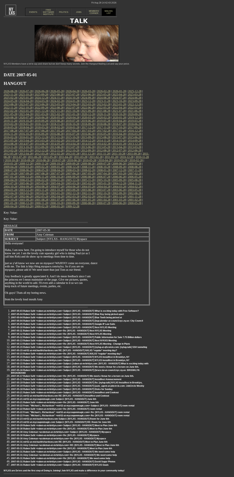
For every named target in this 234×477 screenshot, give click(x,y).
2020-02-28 (103, 117)
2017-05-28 (57, 130)
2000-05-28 (134, 203)
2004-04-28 (103, 186)
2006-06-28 (119, 176)
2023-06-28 (41, 104)
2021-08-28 (103, 110)
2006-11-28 (41, 176)
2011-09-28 (134, 153)
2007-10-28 (10, 173)
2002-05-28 (41, 196)
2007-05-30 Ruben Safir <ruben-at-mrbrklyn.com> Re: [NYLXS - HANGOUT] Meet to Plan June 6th (61, 428)
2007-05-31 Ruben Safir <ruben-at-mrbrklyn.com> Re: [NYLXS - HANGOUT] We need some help (60, 458)
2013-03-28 (134, 147)
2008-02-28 (88, 170)
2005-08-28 (134, 180)
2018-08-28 (103, 124)
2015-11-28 (57, 137)
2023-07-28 (26, 104)
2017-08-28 (10, 130)
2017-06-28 (41, 130)
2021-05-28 (10, 114)
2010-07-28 (58, 160)
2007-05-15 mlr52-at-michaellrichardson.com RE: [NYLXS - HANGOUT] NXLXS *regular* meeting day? (64, 350)
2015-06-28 (134, 137)
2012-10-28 (72, 150)
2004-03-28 (119, 186)
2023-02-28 (103, 104)
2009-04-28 (10, 166)
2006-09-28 (72, 176)
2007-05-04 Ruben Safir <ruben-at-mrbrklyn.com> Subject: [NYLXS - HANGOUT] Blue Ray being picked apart (67, 314)
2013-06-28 (88, 147)
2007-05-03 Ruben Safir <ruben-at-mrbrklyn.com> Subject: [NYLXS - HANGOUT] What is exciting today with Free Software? (75, 311)
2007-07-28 (57, 173)
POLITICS (63, 12)
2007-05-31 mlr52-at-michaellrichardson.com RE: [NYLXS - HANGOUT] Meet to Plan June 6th (59, 442)
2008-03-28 (72, 170)
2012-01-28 (72, 153)
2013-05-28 (103, 147)
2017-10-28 (119, 127)
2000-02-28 (41, 206)
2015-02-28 (57, 140)
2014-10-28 (119, 140)
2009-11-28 (41, 163)
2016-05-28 (103, 134)
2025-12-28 (134, 91)
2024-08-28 (103, 97)
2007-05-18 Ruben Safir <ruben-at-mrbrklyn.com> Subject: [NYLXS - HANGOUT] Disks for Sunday (62, 389)
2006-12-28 (26, 176)
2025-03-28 (134, 94)
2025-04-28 (119, 94)
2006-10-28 (57, 176)
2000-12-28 (26, 203)
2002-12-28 (72, 193)
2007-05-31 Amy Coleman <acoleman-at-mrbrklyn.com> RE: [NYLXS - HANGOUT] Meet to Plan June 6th (65, 445)
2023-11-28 (103, 101)
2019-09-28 (41, 120)
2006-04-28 (10, 180)
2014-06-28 (41, 143)
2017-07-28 (26, 130)
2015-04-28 (26, 140)
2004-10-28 (10, 186)
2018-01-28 (72, 127)
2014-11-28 (103, 140)
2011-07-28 (19, 157)
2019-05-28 (103, 120)
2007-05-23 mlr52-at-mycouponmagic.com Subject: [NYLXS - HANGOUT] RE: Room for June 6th (61, 422)
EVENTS (33, 12)
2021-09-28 (88, 110)
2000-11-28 (41, 203)
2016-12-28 (134, 130)
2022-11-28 (10, 107)
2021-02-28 (57, 114)
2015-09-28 (88, 137)
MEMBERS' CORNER (94, 12)
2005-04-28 (57, 183)
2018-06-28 (134, 124)
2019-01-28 (26, 124)
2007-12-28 (119, 170)
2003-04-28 (10, 193)
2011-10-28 (118, 153)
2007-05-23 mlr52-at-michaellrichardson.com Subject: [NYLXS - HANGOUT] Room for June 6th (60, 419)
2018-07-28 (119, 124)
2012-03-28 (41, 153)
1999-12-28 (72, 206)
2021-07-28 (119, 110)
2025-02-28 (10, 97)
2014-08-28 (10, 143)
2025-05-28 (103, 94)
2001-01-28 (10, 203)
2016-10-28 (26, 134)
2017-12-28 (88, 127)
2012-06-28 (134, 150)
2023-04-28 (72, 104)
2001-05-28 (88, 199)
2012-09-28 (88, 150)
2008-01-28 (103, 170)
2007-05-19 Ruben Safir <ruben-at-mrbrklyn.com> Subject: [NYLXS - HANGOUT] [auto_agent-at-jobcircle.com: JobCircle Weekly (77, 386)
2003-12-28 (26, 189)
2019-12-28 (134, 117)
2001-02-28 (134, 199)
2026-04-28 (72, 91)
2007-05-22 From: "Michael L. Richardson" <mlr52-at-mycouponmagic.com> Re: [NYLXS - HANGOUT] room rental (70, 412)
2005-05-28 (41, 183)
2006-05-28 (134, 176)
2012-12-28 (41, 150)
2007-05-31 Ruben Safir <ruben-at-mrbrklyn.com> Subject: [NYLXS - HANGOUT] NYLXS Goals (60, 465)
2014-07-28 (26, 143)
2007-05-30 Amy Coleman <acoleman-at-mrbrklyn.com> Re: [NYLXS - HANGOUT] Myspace (58, 438)
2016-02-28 (10, 137)
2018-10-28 (72, 124)
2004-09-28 (26, 186)
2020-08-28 (10, 117)
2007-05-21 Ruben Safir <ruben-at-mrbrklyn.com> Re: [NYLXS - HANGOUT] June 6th (55, 402)
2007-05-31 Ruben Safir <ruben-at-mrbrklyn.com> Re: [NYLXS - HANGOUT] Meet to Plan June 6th (61, 448)
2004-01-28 (10, 189)
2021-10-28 (72, 110)
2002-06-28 (26, 196)
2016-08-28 (57, 134)
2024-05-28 (10, 101)
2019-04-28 (119, 120)
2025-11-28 (10, 94)
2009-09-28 (72, 163)
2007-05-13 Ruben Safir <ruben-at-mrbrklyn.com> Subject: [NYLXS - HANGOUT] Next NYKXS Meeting (64, 340)
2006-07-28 (103, 176)
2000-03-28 (26, 206)
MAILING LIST (109, 12)
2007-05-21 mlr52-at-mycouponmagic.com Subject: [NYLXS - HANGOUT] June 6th (53, 399)
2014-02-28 (103, 143)
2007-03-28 (119, 173)
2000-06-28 (119, 203)
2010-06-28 (74, 160)
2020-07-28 (26, 117)
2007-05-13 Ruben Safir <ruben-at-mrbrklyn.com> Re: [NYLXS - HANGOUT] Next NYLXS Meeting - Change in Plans (70, 344)
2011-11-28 (103, 153)
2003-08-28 (88, 189)
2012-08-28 (103, 150)
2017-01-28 (119, 130)
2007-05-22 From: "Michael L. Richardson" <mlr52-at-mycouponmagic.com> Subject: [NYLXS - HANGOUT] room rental (72, 405)
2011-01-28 (111, 157)
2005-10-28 (103, 180)
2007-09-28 (26, 173)
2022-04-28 (119, 107)
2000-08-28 (88, 203)
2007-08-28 (41, 173)
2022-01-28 (26, 110)
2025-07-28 (72, 94)
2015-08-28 (103, 137)
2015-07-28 (119, 137)
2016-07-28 (72, 134)
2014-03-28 (88, 143)
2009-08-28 (88, 163)
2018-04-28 (26, 127)
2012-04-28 (26, 153)
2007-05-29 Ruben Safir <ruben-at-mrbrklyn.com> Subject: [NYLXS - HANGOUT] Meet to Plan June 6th (64, 425)
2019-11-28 (10, 120)
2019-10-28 (26, 120)
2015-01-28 (72, 140)
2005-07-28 (10, 183)
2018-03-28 (41, 127)
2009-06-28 (119, 163)
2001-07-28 (57, 199)
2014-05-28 (57, 143)
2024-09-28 (88, 97)
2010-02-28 (136, 160)
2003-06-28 (119, 189)
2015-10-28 (72, 137)
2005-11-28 (88, 180)
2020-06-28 (41, 117)
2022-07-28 (72, 107)
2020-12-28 (88, 114)
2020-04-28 (72, 117)
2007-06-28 (72, 173)
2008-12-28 (72, 166)
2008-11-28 (88, 166)
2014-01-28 (119, 143)
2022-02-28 (10, 110)
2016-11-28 (10, 134)
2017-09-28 (134, 127)
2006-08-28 (88, 176)
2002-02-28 (88, 196)
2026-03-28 (88, 91)
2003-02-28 (41, 193)
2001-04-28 (103, 199)
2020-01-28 (119, 117)
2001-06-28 (72, 199)
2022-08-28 (57, 107)
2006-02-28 (41, 180)
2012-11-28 (57, 150)
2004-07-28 (57, 186)
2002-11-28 (88, 193)
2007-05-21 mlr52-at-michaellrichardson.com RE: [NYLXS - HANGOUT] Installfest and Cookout (60, 396)
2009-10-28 (57, 163)
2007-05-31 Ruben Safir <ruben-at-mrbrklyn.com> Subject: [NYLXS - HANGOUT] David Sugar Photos (63, 461)
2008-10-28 (103, 166)
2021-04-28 (26, 114)
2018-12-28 (41, 124)
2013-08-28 (57, 147)
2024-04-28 (26, 101)
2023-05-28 (57, 104)
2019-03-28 (134, 120)
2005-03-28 (72, 183)
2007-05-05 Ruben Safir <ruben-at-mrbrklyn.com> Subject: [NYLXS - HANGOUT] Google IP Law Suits (63, 324)
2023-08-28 (10, 104)
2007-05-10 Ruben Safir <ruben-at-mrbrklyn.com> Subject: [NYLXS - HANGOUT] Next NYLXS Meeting (63, 327)
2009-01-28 (57, 166)
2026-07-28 (26, 91)
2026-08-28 (10, 91)
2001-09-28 (26, 199)
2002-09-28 (119, 193)
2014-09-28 (134, 140)
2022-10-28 (26, 107)
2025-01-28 (26, 97)
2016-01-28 (26, 137)
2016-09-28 (41, 134)
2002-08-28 (134, 193)
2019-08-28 (57, 120)
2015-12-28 (41, 137)
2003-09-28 (72, 189)
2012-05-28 (10, 153)
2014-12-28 (88, 140)
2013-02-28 (10, 150)
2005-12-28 (72, 180)
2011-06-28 (34, 157)
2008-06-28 (26, 170)
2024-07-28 (119, 97)
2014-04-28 (72, 143)
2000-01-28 (57, 206)
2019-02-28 (10, 124)
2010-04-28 (105, 160)
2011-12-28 (88, 153)
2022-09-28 (41, 107)
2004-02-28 (134, 186)
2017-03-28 (88, 130)
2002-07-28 (10, 196)
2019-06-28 (88, 120)
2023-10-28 (119, 101)
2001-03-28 (119, 199)
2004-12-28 (119, 183)
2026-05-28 (57, 91)
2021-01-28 (72, 114)
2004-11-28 (134, 183)
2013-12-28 (134, 143)
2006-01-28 (57, 180)
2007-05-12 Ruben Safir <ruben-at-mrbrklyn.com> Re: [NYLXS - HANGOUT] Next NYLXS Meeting (61, 334)
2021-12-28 (41, 110)
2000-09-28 (72, 203)
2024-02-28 (57, 101)
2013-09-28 (41, 147)
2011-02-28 (96, 157)
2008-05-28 (41, 170)
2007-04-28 (103, 173)
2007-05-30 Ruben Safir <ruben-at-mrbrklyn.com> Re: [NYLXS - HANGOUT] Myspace (55, 435)
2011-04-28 (65, 157)
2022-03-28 (134, 107)
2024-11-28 (57, 97)
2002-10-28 (103, 193)
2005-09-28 (119, 180)
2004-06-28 (72, 186)
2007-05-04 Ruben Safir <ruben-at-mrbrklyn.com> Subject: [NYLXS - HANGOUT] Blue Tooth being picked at (66, 317)
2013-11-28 (10, 147)
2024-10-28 (72, 97)
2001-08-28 (41, 199)
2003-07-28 (103, 189)
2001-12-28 (119, 196)
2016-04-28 (119, 134)
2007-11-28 (134, 170)
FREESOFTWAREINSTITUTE (48, 12)
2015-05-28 (10, 140)
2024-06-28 (134, 97)
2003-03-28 (26, 193)
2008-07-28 (10, 170)
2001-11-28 (134, 196)
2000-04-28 (10, 206)
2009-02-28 (41, 166)
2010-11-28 (142, 157)
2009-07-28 (103, 163)
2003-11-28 (41, 189)
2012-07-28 (119, 150)
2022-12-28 (134, 104)
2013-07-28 (72, 147)
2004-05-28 (88, 186)
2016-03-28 (134, 134)
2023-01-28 (119, 104)
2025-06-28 (88, 94)
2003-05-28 (134, 189)
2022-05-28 (103, 107)
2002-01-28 (103, 196)
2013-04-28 (119, 147)
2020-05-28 (57, 117)
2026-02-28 (103, 91)
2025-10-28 (26, 94)
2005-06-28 (26, 183)
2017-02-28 (103, 130)
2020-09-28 (134, 114)
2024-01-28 (72, 101)
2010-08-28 (43, 160)
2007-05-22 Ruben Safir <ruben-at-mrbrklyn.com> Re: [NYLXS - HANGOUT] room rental (56, 409)
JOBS (78, 12)
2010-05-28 (89, 160)
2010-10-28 (11, 160)
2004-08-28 (41, 186)
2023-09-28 (134, 101)
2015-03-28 (41, 140)
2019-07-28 (72, 120)
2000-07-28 (103, 203)
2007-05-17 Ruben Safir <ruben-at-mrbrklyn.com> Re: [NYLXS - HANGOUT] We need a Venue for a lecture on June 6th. (72, 376)
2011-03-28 (80, 157)
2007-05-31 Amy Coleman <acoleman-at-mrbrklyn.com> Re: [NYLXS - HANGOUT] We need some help (64, 455)
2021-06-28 (134, 110)
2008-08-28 (134, 166)
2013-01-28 (26, 150)
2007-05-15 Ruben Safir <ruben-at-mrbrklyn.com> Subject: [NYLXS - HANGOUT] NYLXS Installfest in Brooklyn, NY (70, 357)
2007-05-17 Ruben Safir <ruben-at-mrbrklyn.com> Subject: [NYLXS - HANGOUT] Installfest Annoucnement (66, 379)
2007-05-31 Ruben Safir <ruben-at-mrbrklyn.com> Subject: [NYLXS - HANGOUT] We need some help (63, 451)
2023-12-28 (88, 101)
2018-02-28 (57, 127)
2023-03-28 (88, 104)
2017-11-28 (103, 127)
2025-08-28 (57, 94)
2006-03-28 (26, 180)
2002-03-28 (72, 196)
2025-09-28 (41, 94)
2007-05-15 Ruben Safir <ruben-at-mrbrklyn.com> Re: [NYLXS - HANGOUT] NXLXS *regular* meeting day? (66, 353)
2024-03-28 (41, 101)
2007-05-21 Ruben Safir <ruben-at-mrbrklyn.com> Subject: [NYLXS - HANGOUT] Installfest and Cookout (65, 392)
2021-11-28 (57, 110)
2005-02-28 (88, 183)
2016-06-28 (88, 134)
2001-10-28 (10, 199)
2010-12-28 (126, 157)
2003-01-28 (57, 193)
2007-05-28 (88, 173)
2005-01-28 (103, 183)
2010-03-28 (120, 160)
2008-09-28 (119, 166)
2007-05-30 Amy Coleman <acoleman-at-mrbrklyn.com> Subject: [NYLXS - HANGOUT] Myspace (61, 432)
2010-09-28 (27, 160)
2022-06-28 (88, 107)
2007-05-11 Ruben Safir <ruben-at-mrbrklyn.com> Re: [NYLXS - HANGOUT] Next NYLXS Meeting (61, 330)
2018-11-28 (57, 124)
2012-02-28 (57, 153)
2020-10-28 (119, 114)
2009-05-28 (134, 163)
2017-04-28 (72, 130)
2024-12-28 (41, 97)
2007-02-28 (134, 173)
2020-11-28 (103, 114)
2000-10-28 (57, 203)
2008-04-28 (57, 170)
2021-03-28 (41, 114)
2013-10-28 (26, 147)
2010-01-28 (10, 163)
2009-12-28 (26, 163)
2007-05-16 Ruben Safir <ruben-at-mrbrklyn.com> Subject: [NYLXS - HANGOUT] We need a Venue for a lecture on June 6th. (75, 367)
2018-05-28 (10, 127)
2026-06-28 (41, 91)
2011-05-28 (49, 157)
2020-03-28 (88, 117)
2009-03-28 (26, 166)
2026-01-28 (119, 91)
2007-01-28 (10, 176)
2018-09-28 (88, 124)
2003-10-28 (57, 189)
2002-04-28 (57, 196)
